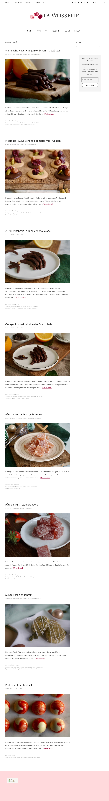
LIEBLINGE (6, 3)
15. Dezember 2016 (10, 598)
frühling (32, 577)
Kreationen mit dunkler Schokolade (33, 123)
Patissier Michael (22, 54)
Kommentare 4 (30, 234)
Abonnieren (90, 85)
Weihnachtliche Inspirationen (28, 124)
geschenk (14, 306)
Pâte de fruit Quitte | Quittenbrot (24, 414)
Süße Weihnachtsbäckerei (36, 667)
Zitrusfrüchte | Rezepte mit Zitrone (28, 308)
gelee (13, 486)
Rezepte (17, 121)
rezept (13, 214)
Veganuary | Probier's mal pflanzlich (14, 669)
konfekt (22, 123)
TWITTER (81, 2)
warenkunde (37, 757)
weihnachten (17, 124)
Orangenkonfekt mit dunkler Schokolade (28, 324)
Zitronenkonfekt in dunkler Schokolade (28, 231)
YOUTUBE (84, 2)
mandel (18, 667)
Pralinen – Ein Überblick (19, 685)
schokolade (18, 214)
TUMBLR (87, 2)
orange (7, 124)
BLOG (39, 31)
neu (22, 757)
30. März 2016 (9, 689)
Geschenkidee (24, 213)
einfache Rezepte (16, 213)
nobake (22, 667)
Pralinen (12, 121)
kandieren (19, 306)
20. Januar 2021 (9, 328)
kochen (24, 486)
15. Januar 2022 (9, 234)
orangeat (18, 398)
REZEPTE (55, 31)
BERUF (67, 31)
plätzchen (27, 667)
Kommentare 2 (28, 508)
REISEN (77, 31)
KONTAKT (28, 3)
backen (18, 123)
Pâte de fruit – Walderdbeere (21, 504)
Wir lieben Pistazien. (36, 669)
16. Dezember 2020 (10, 418)
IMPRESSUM (38, 3)
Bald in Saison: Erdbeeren (22, 577)
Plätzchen (12, 665)
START (29, 31)
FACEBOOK (72, 2)
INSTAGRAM (75, 2)
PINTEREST (78, 2)
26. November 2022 (10, 54)
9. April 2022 (8, 144)
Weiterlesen (49, 114)
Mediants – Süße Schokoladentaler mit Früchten (33, 140)
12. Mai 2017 (8, 508)
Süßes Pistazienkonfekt (18, 595)
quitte (32, 486)
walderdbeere (16, 578)
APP (46, 31)
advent (13, 123)
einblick (14, 757)
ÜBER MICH (17, 3)
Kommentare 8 (28, 689)
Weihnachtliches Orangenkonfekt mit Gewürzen (33, 50)
